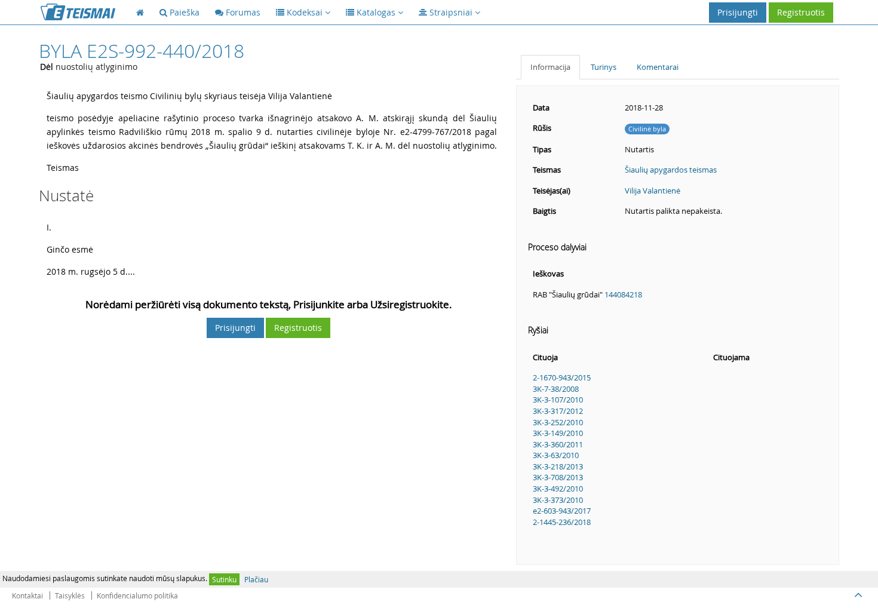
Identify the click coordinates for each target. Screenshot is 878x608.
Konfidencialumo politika (137, 595)
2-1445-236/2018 (562, 522)
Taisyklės (70, 595)
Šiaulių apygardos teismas (671, 169)
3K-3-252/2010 (558, 422)
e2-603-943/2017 (562, 510)
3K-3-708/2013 (558, 477)
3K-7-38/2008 (556, 388)
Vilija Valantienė (652, 190)
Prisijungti (737, 12)
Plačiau (256, 579)
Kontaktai (27, 595)
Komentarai (658, 67)
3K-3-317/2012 (558, 411)
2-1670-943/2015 (562, 377)
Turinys (603, 67)
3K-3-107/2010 (558, 399)
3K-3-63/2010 (556, 455)
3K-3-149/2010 (558, 433)
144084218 (623, 294)
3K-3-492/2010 (558, 488)
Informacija (550, 67)
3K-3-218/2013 (558, 466)
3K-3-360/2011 (558, 444)
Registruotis (801, 12)
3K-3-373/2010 (558, 500)
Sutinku (224, 579)
